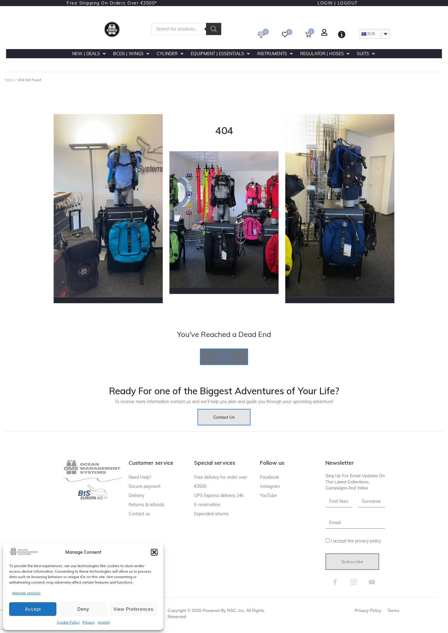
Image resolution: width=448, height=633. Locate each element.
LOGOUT (348, 3)
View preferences (133, 609)
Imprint (104, 622)
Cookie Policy (68, 622)
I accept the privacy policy (356, 541)
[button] (154, 552)
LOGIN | (327, 3)
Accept (33, 609)
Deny (83, 609)
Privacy (89, 622)
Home (9, 80)
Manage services (26, 593)
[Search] (213, 29)
